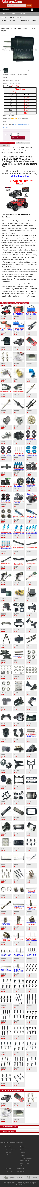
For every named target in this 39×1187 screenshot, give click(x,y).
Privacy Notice (24, 1160)
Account (6, 10)
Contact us (9, 1171)
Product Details (7, 143)
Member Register (11, 1150)
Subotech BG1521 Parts (21, 182)
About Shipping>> (18, 124)
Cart (18, 10)
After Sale (23, 1165)
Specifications (23, 143)
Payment (23, 1150)
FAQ (7, 1154)
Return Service (24, 1163)
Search (29, 5)
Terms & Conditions (26, 1158)
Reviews (5, 145)
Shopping (8, 1152)
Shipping (22, 1152)
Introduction (21, 1171)
